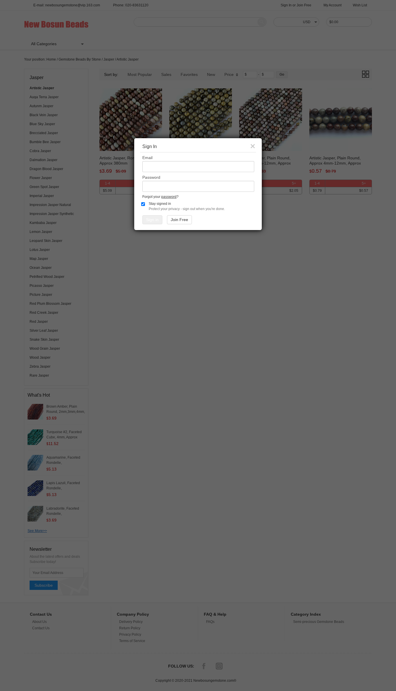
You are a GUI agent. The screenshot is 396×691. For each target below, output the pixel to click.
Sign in (152, 219)
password (169, 197)
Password (151, 177)
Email (147, 157)
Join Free (179, 219)
